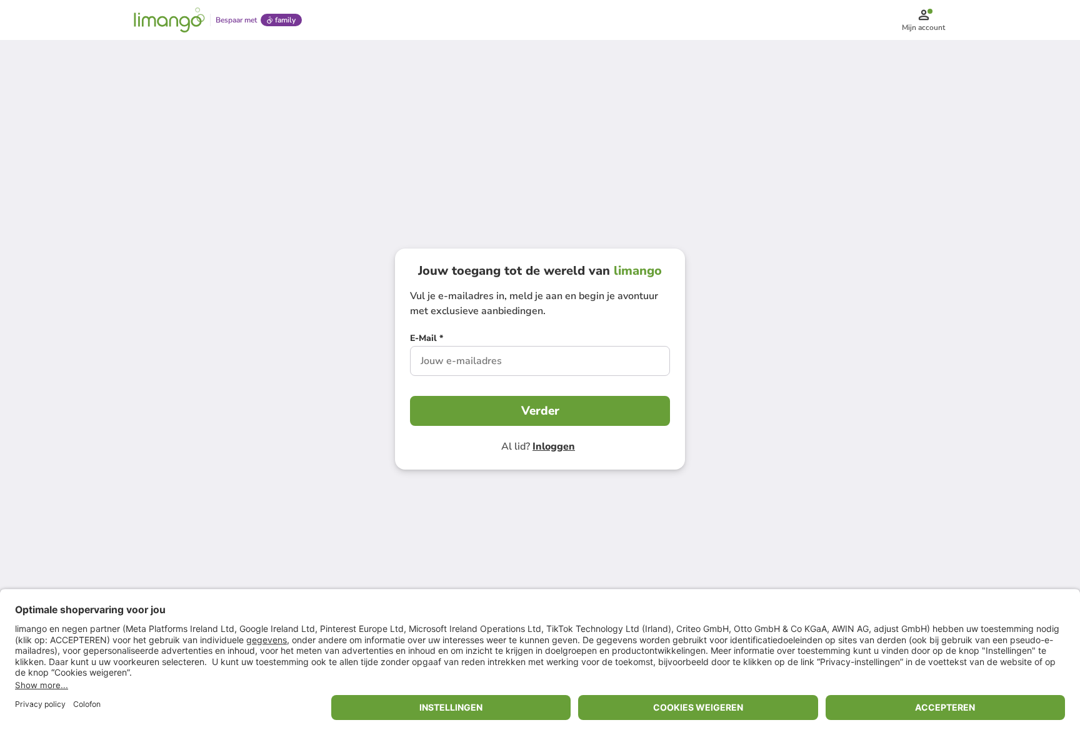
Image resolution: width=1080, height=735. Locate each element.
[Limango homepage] (169, 20)
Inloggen (553, 446)
